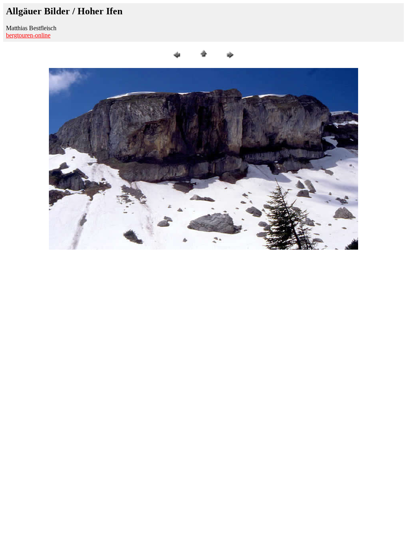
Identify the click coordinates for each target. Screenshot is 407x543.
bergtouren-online (28, 35)
